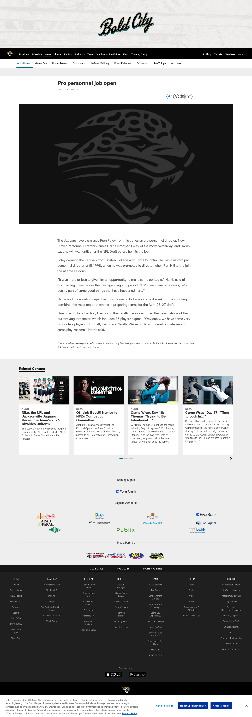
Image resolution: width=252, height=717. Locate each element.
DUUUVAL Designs (155, 621)
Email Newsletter (231, 627)
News (191, 584)
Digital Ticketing (121, 627)
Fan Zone (155, 590)
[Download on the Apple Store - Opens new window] (114, 675)
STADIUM (88, 579)
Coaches (16, 607)
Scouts (16, 613)
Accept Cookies (221, 705)
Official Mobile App (231, 584)
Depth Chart (15, 601)
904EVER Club (155, 655)
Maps (51, 601)
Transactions (16, 590)
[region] (126, 706)
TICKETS (121, 579)
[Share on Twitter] (176, 98)
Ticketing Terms (121, 621)
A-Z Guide (88, 610)
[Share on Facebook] (169, 98)
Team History (16, 624)
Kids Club (155, 649)
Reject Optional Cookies (193, 705)
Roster (16, 584)
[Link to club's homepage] (9, 54)
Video (192, 596)
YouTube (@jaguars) (231, 590)
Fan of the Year (155, 627)
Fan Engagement (155, 584)
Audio (192, 601)
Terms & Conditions (231, 649)
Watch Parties (52, 621)
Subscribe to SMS (231, 621)
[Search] (203, 54)
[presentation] (231, 459)
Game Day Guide (52, 584)
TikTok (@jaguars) (231, 615)
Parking (51, 596)
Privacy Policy (231, 643)
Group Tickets (121, 607)
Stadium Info (52, 590)
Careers (231, 632)
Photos (192, 590)
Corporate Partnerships (231, 638)
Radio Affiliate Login (192, 615)
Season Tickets (121, 601)
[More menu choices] (151, 54)
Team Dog (16, 638)
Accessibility (88, 615)
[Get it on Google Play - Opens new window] (137, 676)
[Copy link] (190, 97)
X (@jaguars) (231, 601)
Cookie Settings (164, 705)
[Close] (246, 706)
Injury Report (16, 596)
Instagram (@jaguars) (231, 596)
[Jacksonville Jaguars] (126, 690)
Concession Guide (51, 615)
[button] (121, 458)
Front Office (15, 618)
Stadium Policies (88, 630)
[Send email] (183, 98)
